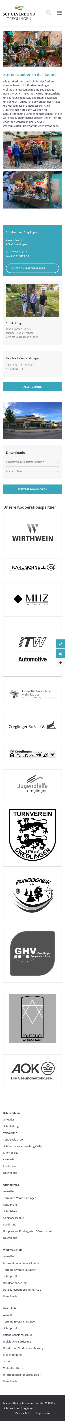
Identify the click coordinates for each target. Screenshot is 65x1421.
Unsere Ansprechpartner (27, 268)
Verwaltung (10, 1133)
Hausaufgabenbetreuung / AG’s (22, 1289)
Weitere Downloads (32, 489)
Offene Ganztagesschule (17, 1335)
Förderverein (11, 1166)
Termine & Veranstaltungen (19, 1198)
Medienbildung (12, 1354)
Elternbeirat (10, 1152)
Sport (6, 1361)
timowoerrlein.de (32, 1403)
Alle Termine (32, 387)
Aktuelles (8, 1119)
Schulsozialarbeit (13, 1139)
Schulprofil (10, 1204)
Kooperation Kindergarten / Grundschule (28, 1231)
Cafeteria (8, 1159)
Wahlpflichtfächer (14, 1368)
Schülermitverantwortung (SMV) (22, 1146)
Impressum (43, 1413)
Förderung (9, 1224)
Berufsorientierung (15, 1283)
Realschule (9, 1308)
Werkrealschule (12, 1250)
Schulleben (10, 1211)
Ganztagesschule (13, 1218)
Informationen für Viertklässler (22, 1263)
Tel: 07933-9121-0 (16, 252)
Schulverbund (12, 1113)
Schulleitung (11, 1126)
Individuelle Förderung (17, 1341)
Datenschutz (23, 1413)
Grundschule (11, 1184)
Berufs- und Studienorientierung (23, 1348)
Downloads (10, 1172)
